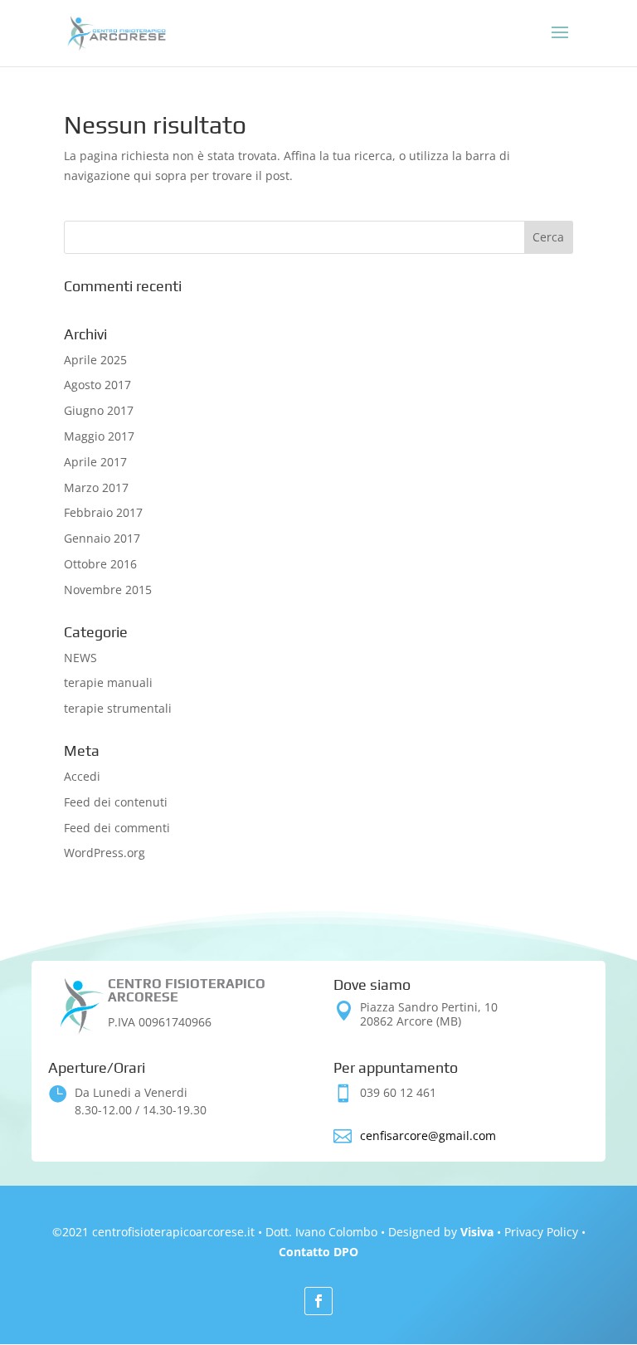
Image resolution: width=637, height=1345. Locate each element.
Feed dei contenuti (116, 802)
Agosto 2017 (97, 384)
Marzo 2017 (96, 487)
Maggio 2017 (99, 436)
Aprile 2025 (95, 360)
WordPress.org (104, 852)
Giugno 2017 (99, 410)
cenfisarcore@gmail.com (428, 1135)
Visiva (477, 1232)
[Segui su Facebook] (318, 1301)
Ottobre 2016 (100, 564)
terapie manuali (108, 682)
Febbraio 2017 (103, 512)
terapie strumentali (118, 708)
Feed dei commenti (117, 828)
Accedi (82, 776)
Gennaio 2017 (102, 538)
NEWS (80, 657)
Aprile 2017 (95, 462)
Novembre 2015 (108, 589)
